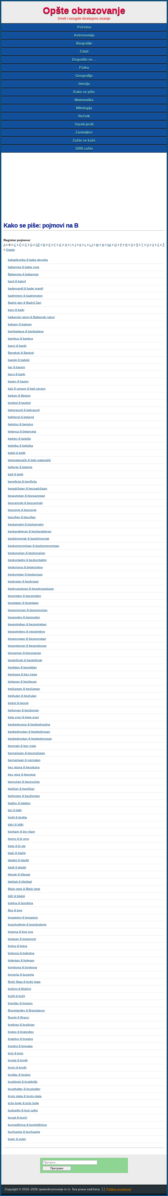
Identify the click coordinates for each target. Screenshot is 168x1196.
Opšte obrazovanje (84, 10)
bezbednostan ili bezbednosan (29, 731)
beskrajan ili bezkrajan (23, 581)
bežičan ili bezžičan (21, 788)
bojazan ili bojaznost (22, 939)
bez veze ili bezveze (22, 774)
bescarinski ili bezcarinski (25, 503)
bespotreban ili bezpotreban (27, 624)
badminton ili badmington (25, 295)
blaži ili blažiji (17, 853)
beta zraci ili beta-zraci (23, 717)
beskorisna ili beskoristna (25, 567)
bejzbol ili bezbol (19, 402)
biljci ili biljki (15, 824)
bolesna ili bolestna (21, 953)
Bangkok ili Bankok (21, 352)
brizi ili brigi (15, 1053)
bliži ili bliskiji (16, 896)
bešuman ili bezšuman (23, 710)
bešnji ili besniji (18, 703)
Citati (84, 51)
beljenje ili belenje (20, 467)
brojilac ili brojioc (19, 1074)
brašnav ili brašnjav (21, 1024)
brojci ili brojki (17, 1067)
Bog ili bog (15, 910)
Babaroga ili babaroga (23, 274)
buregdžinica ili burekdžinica (27, 1124)
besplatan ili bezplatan (23, 603)
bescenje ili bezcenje (22, 510)
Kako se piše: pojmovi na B (41, 225)
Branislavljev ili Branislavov (26, 1010)
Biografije (84, 43)
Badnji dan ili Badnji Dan (24, 302)
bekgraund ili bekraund (24, 410)
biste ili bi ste (17, 846)
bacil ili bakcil (17, 281)
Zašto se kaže (84, 140)
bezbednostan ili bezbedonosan (30, 738)
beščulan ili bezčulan (22, 695)
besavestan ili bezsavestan (26, 495)
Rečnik (84, 116)
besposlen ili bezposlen (24, 617)
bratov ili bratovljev (21, 1032)
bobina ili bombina (20, 903)
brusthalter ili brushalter (24, 1089)
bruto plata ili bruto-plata (25, 1096)
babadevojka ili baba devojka (28, 260)
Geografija (84, 76)
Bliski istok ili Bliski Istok (24, 889)
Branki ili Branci (18, 1017)
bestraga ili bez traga (22, 674)
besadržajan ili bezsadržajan (27, 488)
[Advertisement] (84, 185)
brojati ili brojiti (18, 1060)
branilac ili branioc (20, 1003)
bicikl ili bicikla (17, 817)
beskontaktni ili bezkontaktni (27, 560)
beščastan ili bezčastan (24, 688)
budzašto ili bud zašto (23, 1110)
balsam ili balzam (20, 324)
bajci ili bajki (16, 310)
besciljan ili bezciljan (22, 517)
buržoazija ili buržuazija (24, 1131)
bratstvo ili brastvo (20, 1039)
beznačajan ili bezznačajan (26, 753)
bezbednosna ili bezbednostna (29, 724)
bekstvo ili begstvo (20, 424)
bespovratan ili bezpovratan (27, 638)
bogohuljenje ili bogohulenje (27, 924)
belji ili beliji (15, 474)
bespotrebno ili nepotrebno (26, 631)
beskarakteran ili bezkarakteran (29, 531)
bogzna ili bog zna (20, 931)
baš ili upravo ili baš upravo (27, 388)
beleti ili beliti (16, 453)
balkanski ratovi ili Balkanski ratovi (31, 317)
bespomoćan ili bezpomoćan (27, 610)
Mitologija (84, 108)
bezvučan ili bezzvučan (24, 781)
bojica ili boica (17, 946)
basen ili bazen (18, 381)
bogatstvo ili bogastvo (23, 917)
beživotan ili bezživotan (24, 796)
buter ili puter (17, 1139)
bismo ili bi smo (18, 838)
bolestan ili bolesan (21, 960)
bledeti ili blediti (18, 860)
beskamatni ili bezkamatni (26, 524)
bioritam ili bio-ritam (21, 831)
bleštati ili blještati (20, 881)
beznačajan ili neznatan (24, 760)
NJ (109, 245)
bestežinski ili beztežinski (25, 660)
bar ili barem (16, 367)
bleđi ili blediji (17, 867)
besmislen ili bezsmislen (24, 596)
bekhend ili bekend (21, 417)
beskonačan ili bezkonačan (26, 553)
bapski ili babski (19, 360)
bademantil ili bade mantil (25, 288)
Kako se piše (84, 92)
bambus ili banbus (20, 338)
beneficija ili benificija (22, 481)
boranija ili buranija (21, 974)
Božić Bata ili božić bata (24, 981)
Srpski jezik (84, 124)
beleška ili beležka (20, 445)
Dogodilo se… (84, 59)
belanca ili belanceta (22, 431)
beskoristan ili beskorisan (25, 574)
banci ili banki (17, 345)
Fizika (84, 68)
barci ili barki (16, 374)
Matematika (84, 100)
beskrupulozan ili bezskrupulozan (31, 588)
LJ (91, 245)
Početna (84, 27)
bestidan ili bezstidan (22, 667)
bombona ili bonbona (22, 967)
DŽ (38, 245)
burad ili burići (17, 1117)
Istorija (84, 84)
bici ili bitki (15, 810)
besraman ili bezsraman (24, 653)
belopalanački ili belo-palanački (29, 460)
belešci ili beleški (19, 438)
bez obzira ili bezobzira (24, 767)
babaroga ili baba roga (23, 267)
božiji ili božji (16, 996)
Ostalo (10, 249)
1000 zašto (84, 148)
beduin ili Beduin (19, 395)
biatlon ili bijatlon (19, 803)
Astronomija (84, 35)
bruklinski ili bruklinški (22, 1081)
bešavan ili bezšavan (22, 681)
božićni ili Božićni (19, 988)
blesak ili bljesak (19, 874)
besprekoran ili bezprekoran (27, 645)
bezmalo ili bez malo (22, 746)
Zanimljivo (84, 132)
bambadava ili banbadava (26, 331)
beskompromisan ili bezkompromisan (33, 545)
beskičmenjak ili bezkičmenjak (28, 538)
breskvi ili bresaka (20, 1046)
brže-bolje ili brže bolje (23, 1103)
